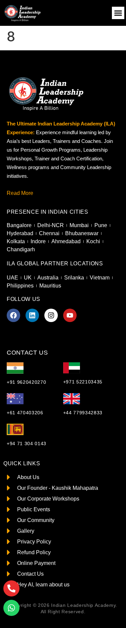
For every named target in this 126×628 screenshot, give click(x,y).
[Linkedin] (32, 315)
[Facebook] (13, 315)
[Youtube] (70, 315)
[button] (118, 13)
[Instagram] (51, 315)
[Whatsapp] (11, 608)
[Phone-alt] (11, 588)
